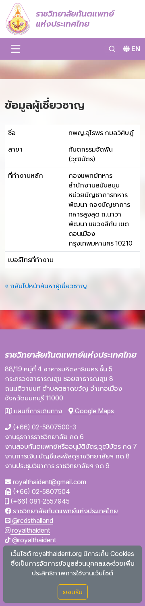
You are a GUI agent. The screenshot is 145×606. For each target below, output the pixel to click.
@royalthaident (33, 540)
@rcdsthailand (31, 520)
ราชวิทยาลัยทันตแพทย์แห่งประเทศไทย (64, 511)
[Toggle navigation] (16, 48)
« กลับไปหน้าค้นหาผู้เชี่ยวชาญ (46, 286)
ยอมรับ (73, 592)
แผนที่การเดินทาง (37, 411)
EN (135, 49)
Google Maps (93, 411)
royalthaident (30, 530)
